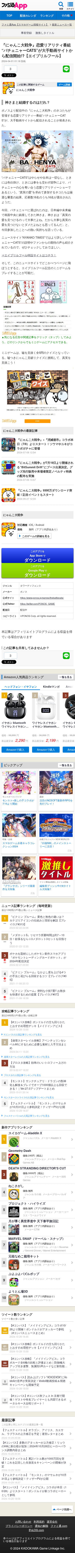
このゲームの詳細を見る (36, 536)
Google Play (37, 571)
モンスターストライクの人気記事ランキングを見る (29, 1097)
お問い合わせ (23, 1521)
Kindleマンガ (51, 686)
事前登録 (26, 33)
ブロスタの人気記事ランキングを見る (22, 1075)
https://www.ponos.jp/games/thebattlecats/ (42, 597)
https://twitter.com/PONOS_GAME (37, 603)
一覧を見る (65, 677)
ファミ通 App (14, 5)
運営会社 (52, 1521)
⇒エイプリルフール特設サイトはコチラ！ (29, 255)
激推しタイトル (44, 33)
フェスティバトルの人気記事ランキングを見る (26, 1116)
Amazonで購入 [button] (15, 749)
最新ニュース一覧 (62, 24)
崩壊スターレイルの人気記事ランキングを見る (26, 1057)
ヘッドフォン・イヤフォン (21, 686)
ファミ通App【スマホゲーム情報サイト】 (25, 24)
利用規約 (39, 1521)
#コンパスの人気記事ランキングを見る (23, 1035)
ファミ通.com (59, 1526)
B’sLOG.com (36, 1530)
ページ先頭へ (64, 1509)
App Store (37, 556)
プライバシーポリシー (19, 1526)
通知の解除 (41, 1526)
